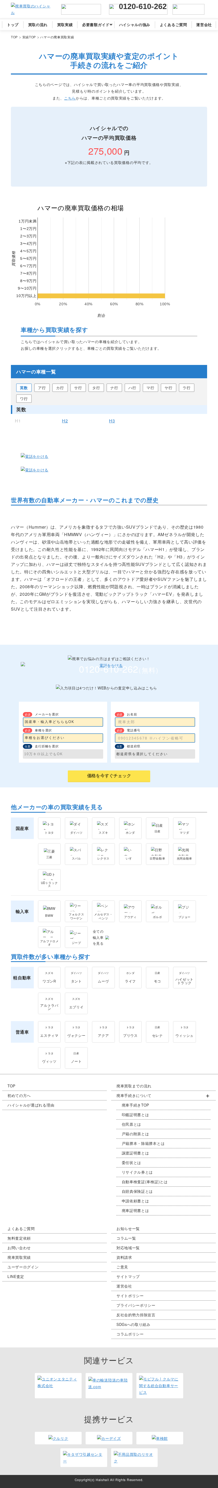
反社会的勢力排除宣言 (136, 1314)
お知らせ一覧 (128, 1228)
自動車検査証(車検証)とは (145, 1181)
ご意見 (122, 1266)
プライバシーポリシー (136, 1305)
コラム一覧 (126, 1238)
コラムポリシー (130, 1334)
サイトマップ (128, 1276)
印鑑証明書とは (135, 1114)
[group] (163, 1153)
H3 (112, 421)
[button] (163, 1095)
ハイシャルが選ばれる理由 (30, 1105)
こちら (70, 98)
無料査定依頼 (19, 1238)
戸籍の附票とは (135, 1133)
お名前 (132, 714)
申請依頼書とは (135, 1200)
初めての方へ (19, 1095)
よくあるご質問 (21, 1228)
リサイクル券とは (137, 1172)
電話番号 (133, 730)
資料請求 (124, 1257)
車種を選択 (43, 730)
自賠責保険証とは (137, 1191)
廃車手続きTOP (135, 1105)
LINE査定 (15, 1276)
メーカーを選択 (46, 714)
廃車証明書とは (135, 1210)
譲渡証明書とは (135, 1153)
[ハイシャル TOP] (31, 9)
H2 (65, 421)
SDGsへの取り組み (133, 1324)
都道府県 (133, 746)
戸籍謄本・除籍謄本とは (143, 1143)
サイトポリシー (130, 1295)
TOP (11, 1085)
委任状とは (131, 1162)
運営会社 (124, 1286)
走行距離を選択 (46, 746)
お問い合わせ (19, 1247)
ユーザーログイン (23, 1266)
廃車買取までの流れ (134, 1085)
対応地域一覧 (128, 1247)
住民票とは (131, 1124)
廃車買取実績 (19, 1257)
